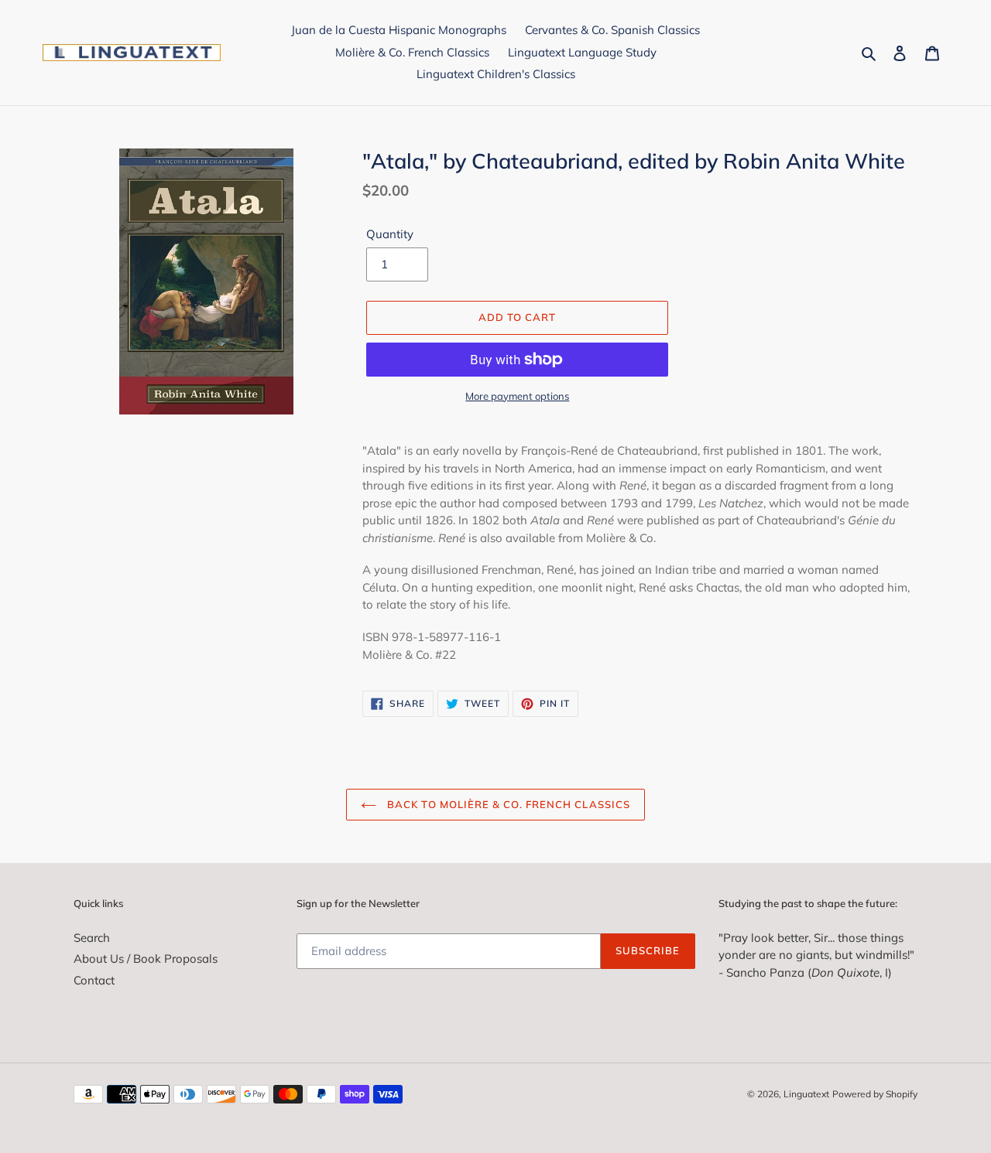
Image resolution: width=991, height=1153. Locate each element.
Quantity (389, 234)
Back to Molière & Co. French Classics (507, 804)
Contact (94, 980)
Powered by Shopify (874, 1094)
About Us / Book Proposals (146, 958)
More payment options (517, 396)
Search (92, 937)
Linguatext (806, 1094)
